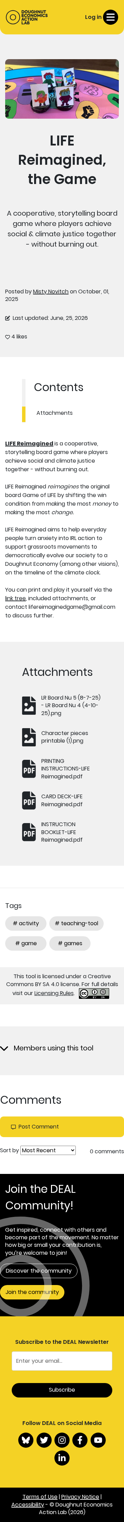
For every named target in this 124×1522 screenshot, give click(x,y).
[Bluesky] (25, 1440)
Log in (93, 17)
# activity (26, 923)
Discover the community (39, 1271)
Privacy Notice (80, 1497)
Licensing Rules (54, 993)
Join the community (32, 1292)
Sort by (9, 1150)
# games (70, 943)
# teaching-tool (76, 923)
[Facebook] (79, 1440)
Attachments (55, 413)
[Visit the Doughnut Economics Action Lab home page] (27, 17)
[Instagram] (62, 1440)
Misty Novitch (51, 291)
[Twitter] (44, 1440)
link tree (15, 598)
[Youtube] (98, 1440)
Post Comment (39, 1127)
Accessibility (27, 1505)
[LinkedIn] (62, 1458)
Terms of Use (40, 1497)
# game (26, 943)
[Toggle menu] (110, 17)
